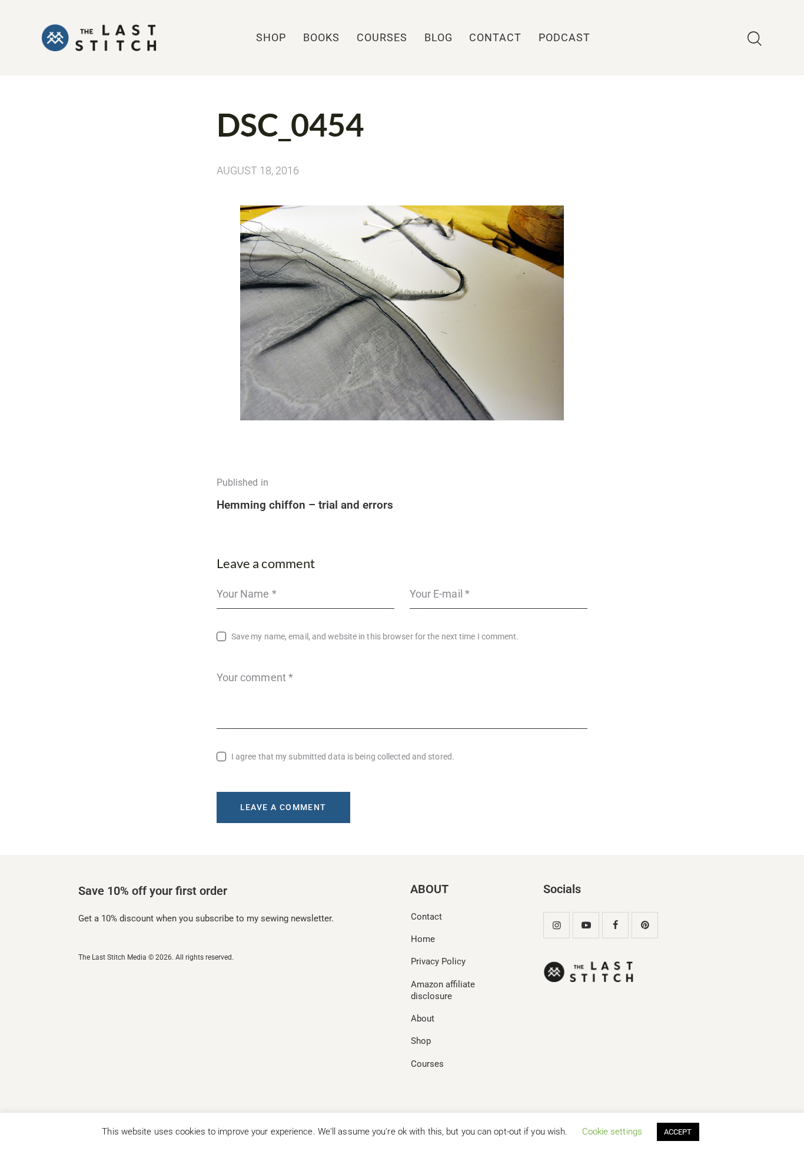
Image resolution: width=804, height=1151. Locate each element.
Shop (421, 1041)
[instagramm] (556, 925)
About (422, 1018)
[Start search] (754, 39)
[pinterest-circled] (645, 925)
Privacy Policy (438, 961)
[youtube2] (586, 925)
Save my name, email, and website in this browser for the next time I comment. (375, 636)
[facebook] (615, 925)
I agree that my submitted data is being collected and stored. (342, 756)
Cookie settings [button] (612, 1131)
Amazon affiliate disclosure (443, 990)
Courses (427, 1064)
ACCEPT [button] (678, 1131)
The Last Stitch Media (112, 957)
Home (423, 939)
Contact (426, 916)
